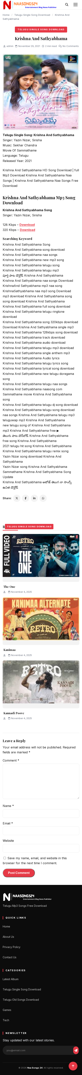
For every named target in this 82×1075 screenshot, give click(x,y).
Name (8, 806)
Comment (11, 760)
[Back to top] (73, 1066)
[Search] (67, 4)
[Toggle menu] (75, 4)
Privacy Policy (11, 947)
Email (8, 823)
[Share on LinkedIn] (34, 498)
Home (6, 14)
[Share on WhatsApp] (43, 498)
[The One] (41, 558)
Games (7, 1010)
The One (9, 587)
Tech (6, 1020)
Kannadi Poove (13, 713)
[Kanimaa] (41, 621)
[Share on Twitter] (16, 498)
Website (8, 841)
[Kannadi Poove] (41, 684)
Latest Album (10, 979)
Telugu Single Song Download (32, 14)
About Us (8, 936)
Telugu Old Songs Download (21, 999)
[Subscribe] (76, 1050)
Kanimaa (9, 650)
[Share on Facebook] (25, 498)
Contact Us (9, 957)
